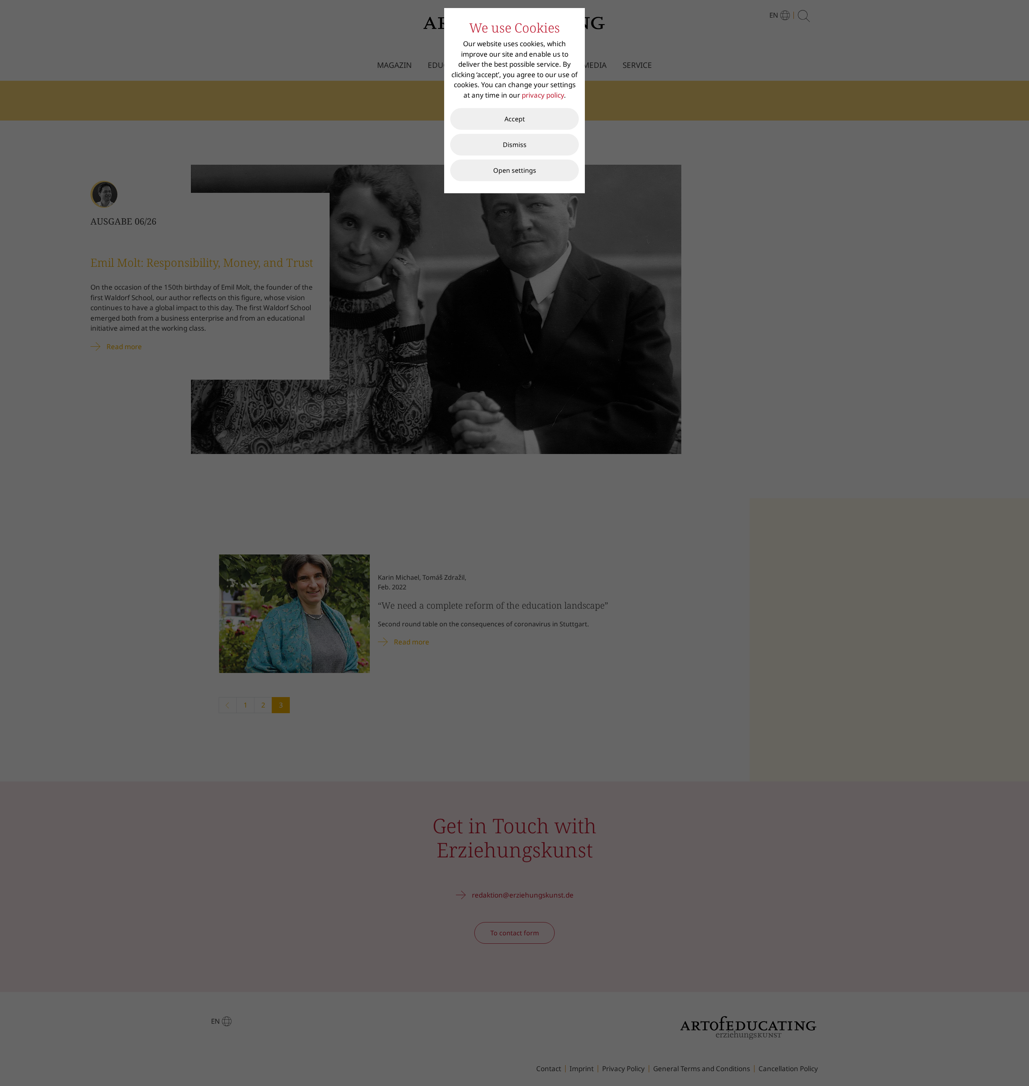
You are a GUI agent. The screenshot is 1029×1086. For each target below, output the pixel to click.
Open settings (514, 170)
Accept (514, 119)
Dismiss (515, 144)
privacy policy (543, 95)
